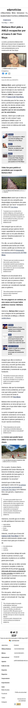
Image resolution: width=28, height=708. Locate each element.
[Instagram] (17, 632)
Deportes (4, 670)
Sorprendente (6, 678)
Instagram (4, 702)
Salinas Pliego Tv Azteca (9, 16)
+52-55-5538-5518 (19, 649)
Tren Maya (4, 22)
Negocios (4, 674)
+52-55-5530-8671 (19, 653)
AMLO (11, 22)
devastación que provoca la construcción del (14, 252)
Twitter (3, 697)
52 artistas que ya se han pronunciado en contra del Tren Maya (14, 487)
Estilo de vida (5, 665)
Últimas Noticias (6, 13)
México (14, 13)
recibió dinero (6, 318)
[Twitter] (6, 73)
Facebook (4, 693)
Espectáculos (5, 682)
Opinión (4, 661)
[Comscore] (14, 640)
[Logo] (14, 9)
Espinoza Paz (23, 16)
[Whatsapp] (9, 73)
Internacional (20, 13)
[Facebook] (3, 73)
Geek (3, 687)
